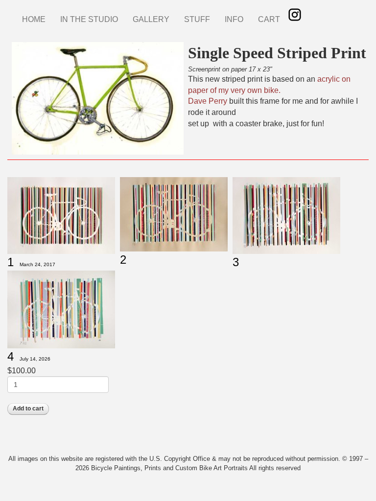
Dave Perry (207, 101)
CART (269, 19)
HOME (34, 19)
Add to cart (28, 408)
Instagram (294, 14)
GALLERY (151, 19)
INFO (234, 19)
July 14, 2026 (35, 359)
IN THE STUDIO (89, 19)
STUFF (197, 19)
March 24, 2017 (37, 264)
